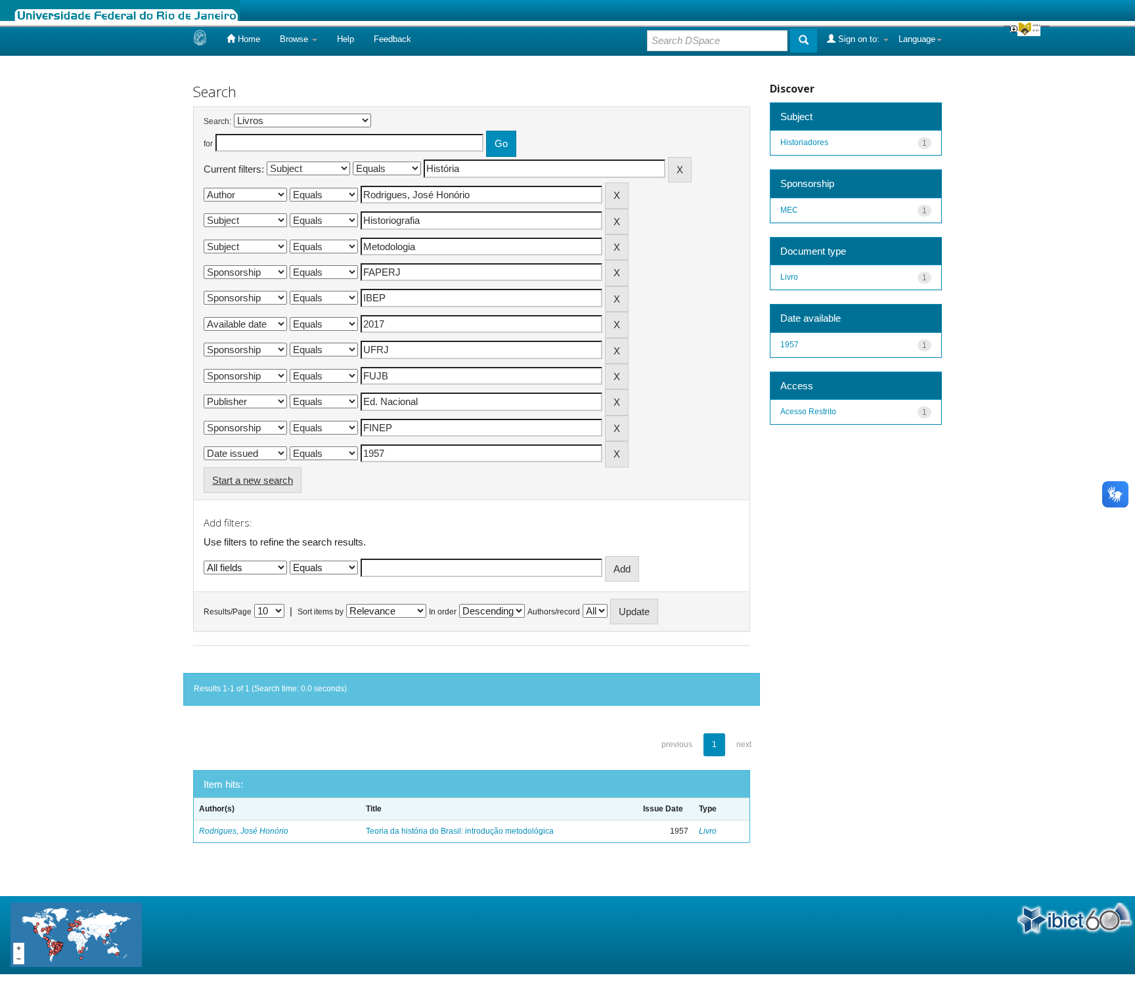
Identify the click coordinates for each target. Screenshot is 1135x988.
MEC (789, 210)
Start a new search (252, 480)
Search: (217, 121)
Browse (295, 39)
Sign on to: (858, 39)
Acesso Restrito (808, 411)
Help (345, 39)
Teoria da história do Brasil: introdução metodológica (460, 831)
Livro (708, 831)
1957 (789, 344)
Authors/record (553, 611)
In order (442, 611)
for (208, 143)
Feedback (392, 39)
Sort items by (321, 611)
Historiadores (804, 142)
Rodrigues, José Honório (243, 831)
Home (247, 39)
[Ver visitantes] (76, 934)
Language (917, 39)
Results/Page (228, 611)
